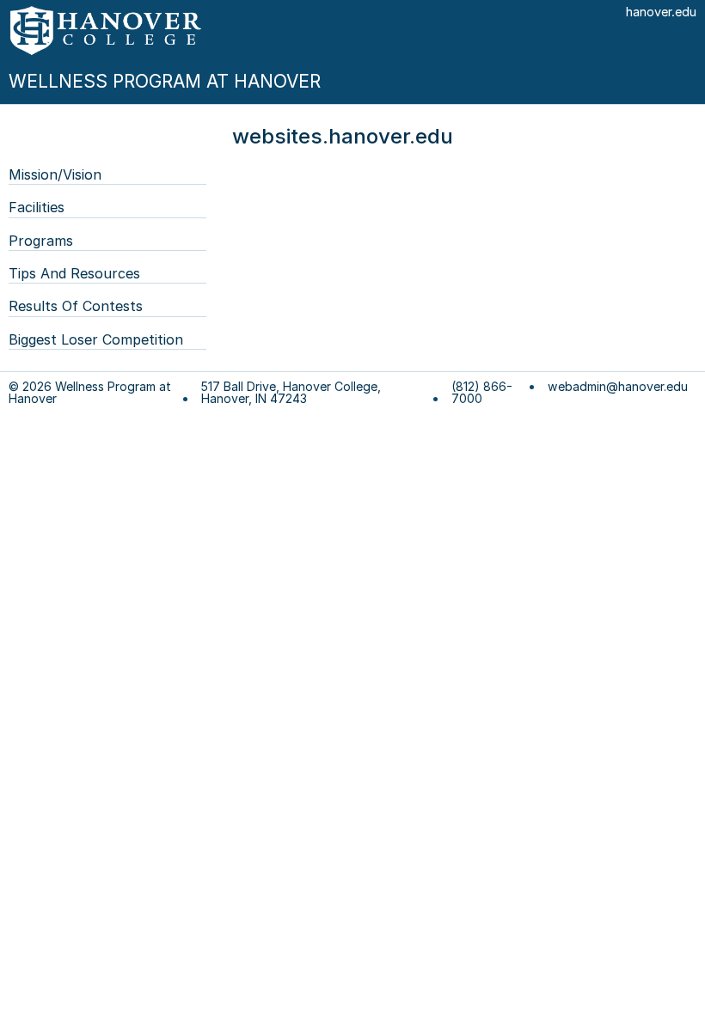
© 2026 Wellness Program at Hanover (90, 393)
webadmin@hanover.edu (618, 387)
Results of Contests (76, 306)
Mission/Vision (55, 174)
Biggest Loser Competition (96, 339)
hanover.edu (661, 11)
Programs (41, 240)
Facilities (36, 207)
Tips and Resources (74, 273)
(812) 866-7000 (481, 393)
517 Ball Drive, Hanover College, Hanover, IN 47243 (291, 393)
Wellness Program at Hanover (165, 81)
